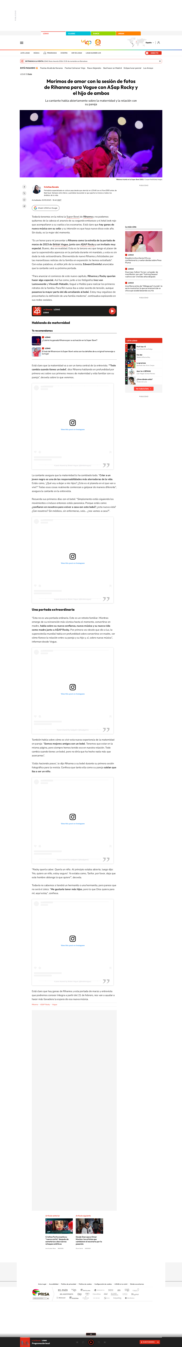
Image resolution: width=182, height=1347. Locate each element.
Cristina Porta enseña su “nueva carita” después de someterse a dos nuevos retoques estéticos (57, 1240)
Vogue (54, 1004)
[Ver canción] (132, 348)
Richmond (61, 1297)
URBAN (121, 33)
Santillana (86, 1290)
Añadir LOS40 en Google (47, 208)
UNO (80, 1293)
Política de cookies (85, 1284)
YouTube (86, 1258)
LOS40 (46, 33)
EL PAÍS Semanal (115, 1293)
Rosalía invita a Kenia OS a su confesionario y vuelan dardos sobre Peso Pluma (143, 260)
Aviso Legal (42, 1284)
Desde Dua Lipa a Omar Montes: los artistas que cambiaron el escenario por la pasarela (89, 1240)
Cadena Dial (106, 1293)
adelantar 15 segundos (98, 1342)
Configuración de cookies (103, 1284)
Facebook (24, 187)
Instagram (76, 1258)
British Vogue (60, 244)
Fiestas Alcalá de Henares (51, 68)
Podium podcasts (86, 1297)
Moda (29, 74)
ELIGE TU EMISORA (149, 1342)
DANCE (96, 33)
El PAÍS (62, 1290)
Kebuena (133, 1293)
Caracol (135, 1290)
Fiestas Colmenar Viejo (75, 68)
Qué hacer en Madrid (112, 68)
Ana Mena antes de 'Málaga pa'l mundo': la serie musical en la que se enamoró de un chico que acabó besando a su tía (143, 288)
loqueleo (117, 1297)
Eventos (64, 53)
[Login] (159, 42)
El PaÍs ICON (96, 1297)
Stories (106, 1258)
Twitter (24, 193)
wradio (87, 1293)
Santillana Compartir (99, 1290)
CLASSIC (71, 33)
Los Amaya (148, 68)
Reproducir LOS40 (112, 311)
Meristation (129, 1297)
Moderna (73, 1297)
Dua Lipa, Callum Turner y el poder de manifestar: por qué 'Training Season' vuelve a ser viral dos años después (141, 274)
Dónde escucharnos (137, 1284)
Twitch (101, 1258)
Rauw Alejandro (94, 68)
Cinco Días (96, 1293)
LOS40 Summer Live (93, 53)
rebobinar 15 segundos (83, 1342)
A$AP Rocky (87, 244)
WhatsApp (24, 199)
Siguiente (104, 1342)
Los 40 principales (74, 1290)
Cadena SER (110, 1290)
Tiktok (81, 1258)
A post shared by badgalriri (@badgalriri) (73, 730)
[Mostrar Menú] (23, 43)
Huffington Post (66, 1293)
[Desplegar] (91, 1334)
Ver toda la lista (142, 389)
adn (126, 1290)
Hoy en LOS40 (76, 53)
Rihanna (35, 1004)
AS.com (117, 1290)
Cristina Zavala (51, 187)
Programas (52, 53)
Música (36, 53)
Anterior (77, 1342)
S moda (106, 1297)
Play (91, 1342)
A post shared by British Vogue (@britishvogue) (72, 465)
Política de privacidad (68, 1284)
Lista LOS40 (25, 53)
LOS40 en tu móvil (121, 1284)
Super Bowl (72, 216)
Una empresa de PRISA (41, 1292)
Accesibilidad (53, 1284)
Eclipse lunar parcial (132, 68)
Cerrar (160, 61)
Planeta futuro (124, 1293)
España (149, 42)
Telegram (24, 206)
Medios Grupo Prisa (41, 1298)
